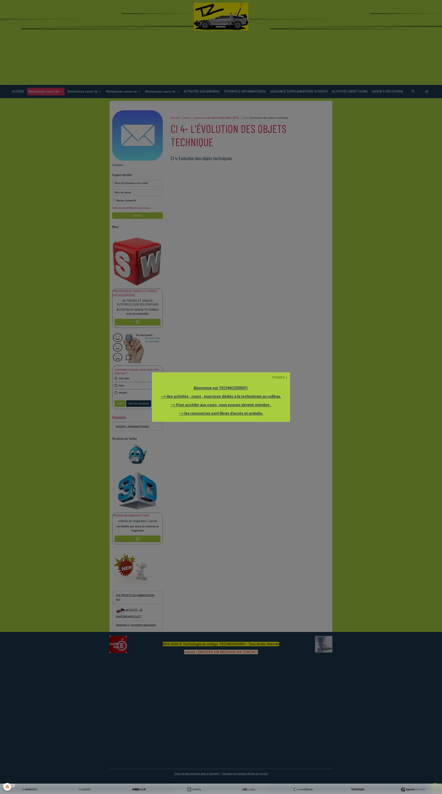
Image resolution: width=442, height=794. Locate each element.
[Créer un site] (29, 789)
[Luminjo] (358, 789)
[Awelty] (194, 789)
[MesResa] (139, 789)
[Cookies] (7, 787)
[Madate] (84, 789)
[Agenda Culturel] (413, 789)
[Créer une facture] (248, 789)
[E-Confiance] (303, 789)
